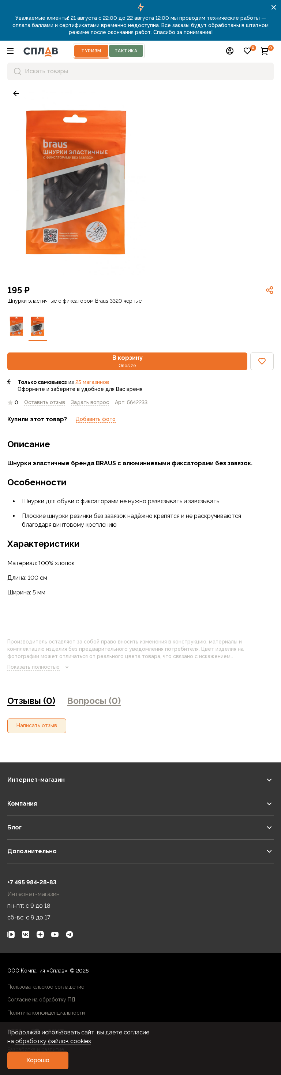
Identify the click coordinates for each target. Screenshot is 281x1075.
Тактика (126, 50)
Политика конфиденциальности (46, 1013)
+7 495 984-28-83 (31, 882)
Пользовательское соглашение (45, 987)
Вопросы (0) (94, 700)
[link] (16, 93)
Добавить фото (96, 419)
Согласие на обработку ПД (41, 1000)
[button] (10, 51)
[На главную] (40, 51)
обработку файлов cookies (53, 1041)
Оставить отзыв (44, 402)
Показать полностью (33, 667)
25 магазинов (92, 382)
